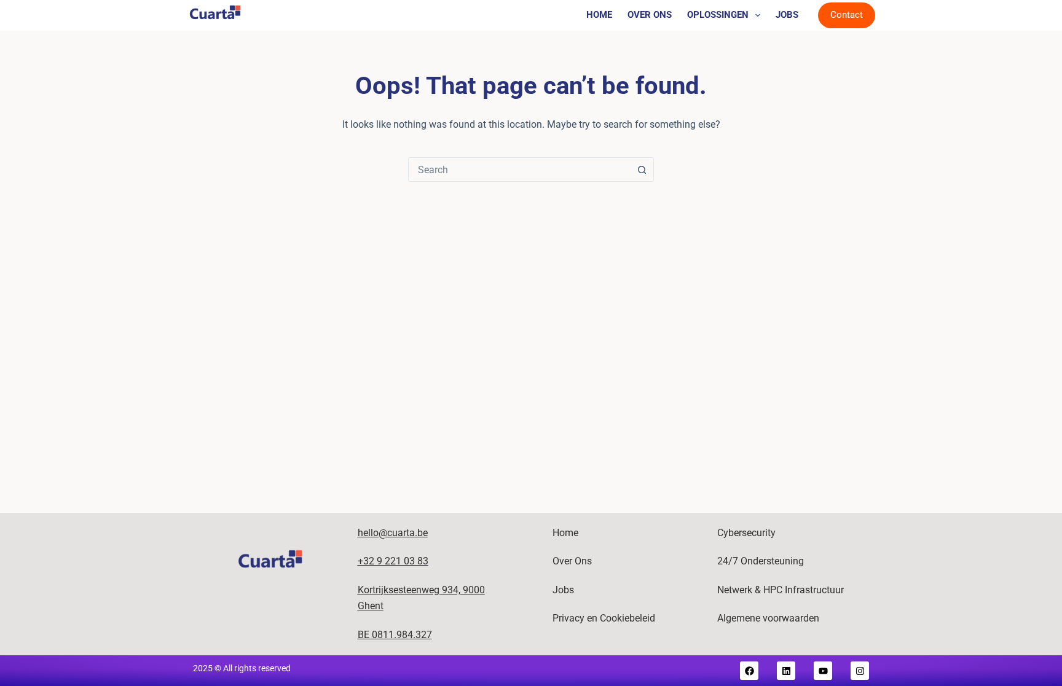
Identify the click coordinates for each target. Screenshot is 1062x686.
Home (599, 14)
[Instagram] (860, 670)
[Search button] (641, 169)
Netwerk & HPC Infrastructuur (780, 590)
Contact (846, 14)
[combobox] (519, 169)
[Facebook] (749, 670)
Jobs (787, 14)
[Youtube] (823, 670)
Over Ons (649, 14)
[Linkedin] (786, 670)
